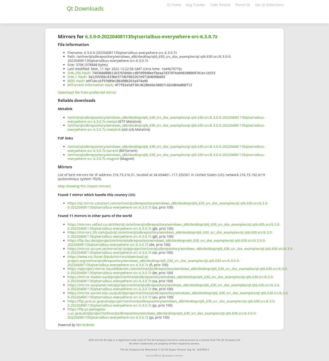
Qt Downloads (85, 8)
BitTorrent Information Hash (90, 85)
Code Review (220, 4)
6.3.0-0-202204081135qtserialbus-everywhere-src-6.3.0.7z (151, 36)
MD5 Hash (75, 81)
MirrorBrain (85, 324)
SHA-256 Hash (78, 73)
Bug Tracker (195, 4)
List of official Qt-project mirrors (164, 355)
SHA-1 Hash (76, 76)
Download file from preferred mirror (87, 92)
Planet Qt (242, 4)
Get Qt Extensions (269, 4)
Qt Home (174, 4)
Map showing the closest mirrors (84, 186)
